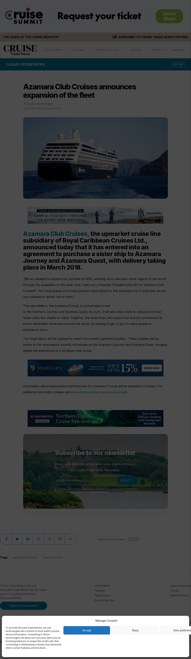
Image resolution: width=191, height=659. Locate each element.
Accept (86, 630)
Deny (135, 630)
